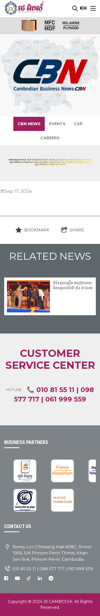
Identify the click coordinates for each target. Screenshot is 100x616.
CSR (78, 123)
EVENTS (57, 123)
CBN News (29, 123)
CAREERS (50, 137)
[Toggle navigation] (93, 8)
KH (83, 8)
